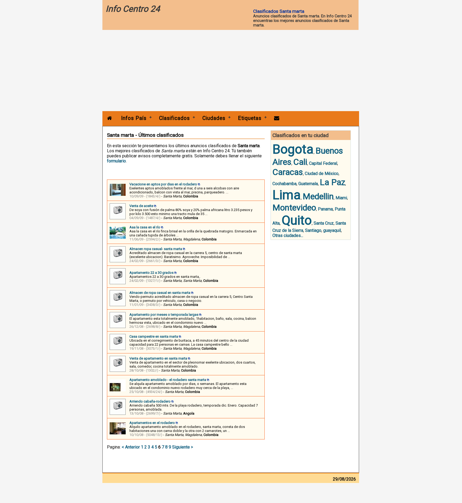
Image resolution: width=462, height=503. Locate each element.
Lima (286, 194)
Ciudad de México (321, 173)
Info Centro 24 (133, 9)
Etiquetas (249, 118)
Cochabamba (284, 183)
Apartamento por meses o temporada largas (163, 315)
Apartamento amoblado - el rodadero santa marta (167, 380)
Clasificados (174, 118)
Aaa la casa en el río (144, 227)
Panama (325, 209)
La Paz (332, 182)
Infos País (134, 118)
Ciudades (213, 118)
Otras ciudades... (287, 235)
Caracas (287, 172)
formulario (116, 160)
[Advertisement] (230, 71)
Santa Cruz (324, 223)
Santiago (313, 230)
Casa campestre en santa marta (153, 336)
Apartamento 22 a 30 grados (151, 273)
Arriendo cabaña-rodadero (150, 401)
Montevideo (294, 207)
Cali (300, 162)
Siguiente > (182, 447)
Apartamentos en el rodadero (152, 423)
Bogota (293, 149)
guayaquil (332, 230)
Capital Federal (323, 163)
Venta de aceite (141, 206)
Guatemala (308, 183)
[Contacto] (277, 118)
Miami (341, 197)
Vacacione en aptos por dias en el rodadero (163, 184)
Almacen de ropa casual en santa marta (159, 293)
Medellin (318, 196)
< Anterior (131, 447)
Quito (297, 220)
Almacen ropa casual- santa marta (155, 249)
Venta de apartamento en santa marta (158, 358)
